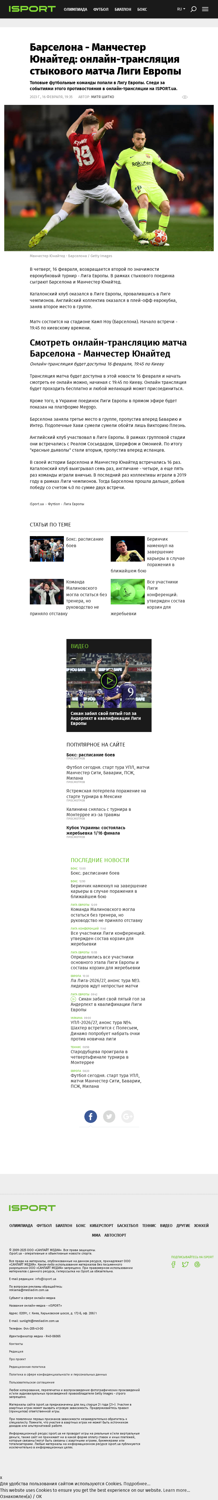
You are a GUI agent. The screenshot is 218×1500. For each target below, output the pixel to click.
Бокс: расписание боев (90, 754)
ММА (96, 1235)
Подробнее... (136, 1483)
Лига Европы (74, 504)
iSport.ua (37, 504)
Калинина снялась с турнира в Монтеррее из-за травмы (98, 812)
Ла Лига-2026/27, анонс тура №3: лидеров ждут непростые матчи (105, 983)
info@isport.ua (45, 1279)
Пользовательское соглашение (31, 1382)
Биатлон (123, 9)
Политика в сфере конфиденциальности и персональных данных (58, 1374)
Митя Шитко (102, 97)
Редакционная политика (27, 1366)
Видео (80, 646)
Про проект (17, 1359)
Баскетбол (127, 1225)
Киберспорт (101, 1225)
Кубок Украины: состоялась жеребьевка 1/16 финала (95, 830)
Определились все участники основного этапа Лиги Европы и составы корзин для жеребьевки (105, 962)
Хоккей (201, 1225)
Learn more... (176, 1490)
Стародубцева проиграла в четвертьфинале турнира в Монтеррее (100, 1057)
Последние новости (100, 860)
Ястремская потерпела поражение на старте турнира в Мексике (106, 793)
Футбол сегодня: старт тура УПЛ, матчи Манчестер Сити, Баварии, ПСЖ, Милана (108, 772)
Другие (183, 1225)
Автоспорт (115, 1235)
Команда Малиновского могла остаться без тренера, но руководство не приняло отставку (106, 914)
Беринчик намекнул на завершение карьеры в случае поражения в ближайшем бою (109, 891)
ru (179, 9)
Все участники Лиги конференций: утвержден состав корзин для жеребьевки (108, 938)
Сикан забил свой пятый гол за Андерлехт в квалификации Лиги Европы (106, 718)
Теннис (149, 1225)
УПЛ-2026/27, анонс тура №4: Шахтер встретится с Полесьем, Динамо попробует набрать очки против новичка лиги (105, 1030)
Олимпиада (75, 9)
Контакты (16, 1344)
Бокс (142, 9)
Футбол (100, 9)
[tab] (90, 1116)
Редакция (16, 1351)
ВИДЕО (166, 1225)
